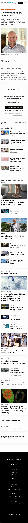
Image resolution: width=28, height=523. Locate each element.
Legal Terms (14, 484)
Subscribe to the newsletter (14, 467)
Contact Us (14, 498)
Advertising (14, 472)
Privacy (14, 481)
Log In (21, 110)
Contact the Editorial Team (14, 496)
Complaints (14, 486)
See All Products (14, 474)
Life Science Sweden (9, 9)
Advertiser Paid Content (14, 489)
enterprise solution (17, 115)
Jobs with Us (14, 501)
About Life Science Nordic (14, 504)
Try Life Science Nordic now (14, 107)
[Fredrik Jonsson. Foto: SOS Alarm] (14, 40)
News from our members (9, 273)
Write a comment (22, 122)
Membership (14, 469)
